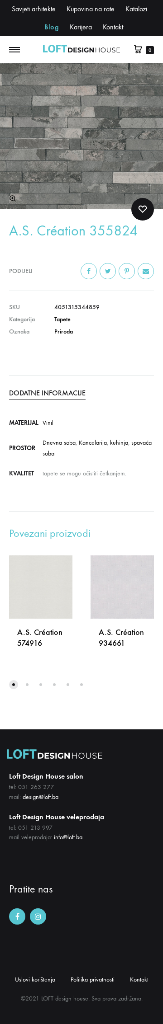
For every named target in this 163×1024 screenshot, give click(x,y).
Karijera (81, 27)
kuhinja (119, 442)
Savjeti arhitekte (34, 9)
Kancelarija (93, 442)
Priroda (63, 331)
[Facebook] (17, 916)
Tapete (62, 319)
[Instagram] (38, 916)
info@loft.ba (68, 837)
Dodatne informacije (47, 393)
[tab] (81, 393)
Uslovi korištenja (35, 979)
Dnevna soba (59, 442)
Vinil (48, 423)
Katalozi (136, 9)
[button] (13, 684)
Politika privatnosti (93, 979)
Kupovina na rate (91, 9)
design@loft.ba (40, 797)
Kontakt (113, 27)
